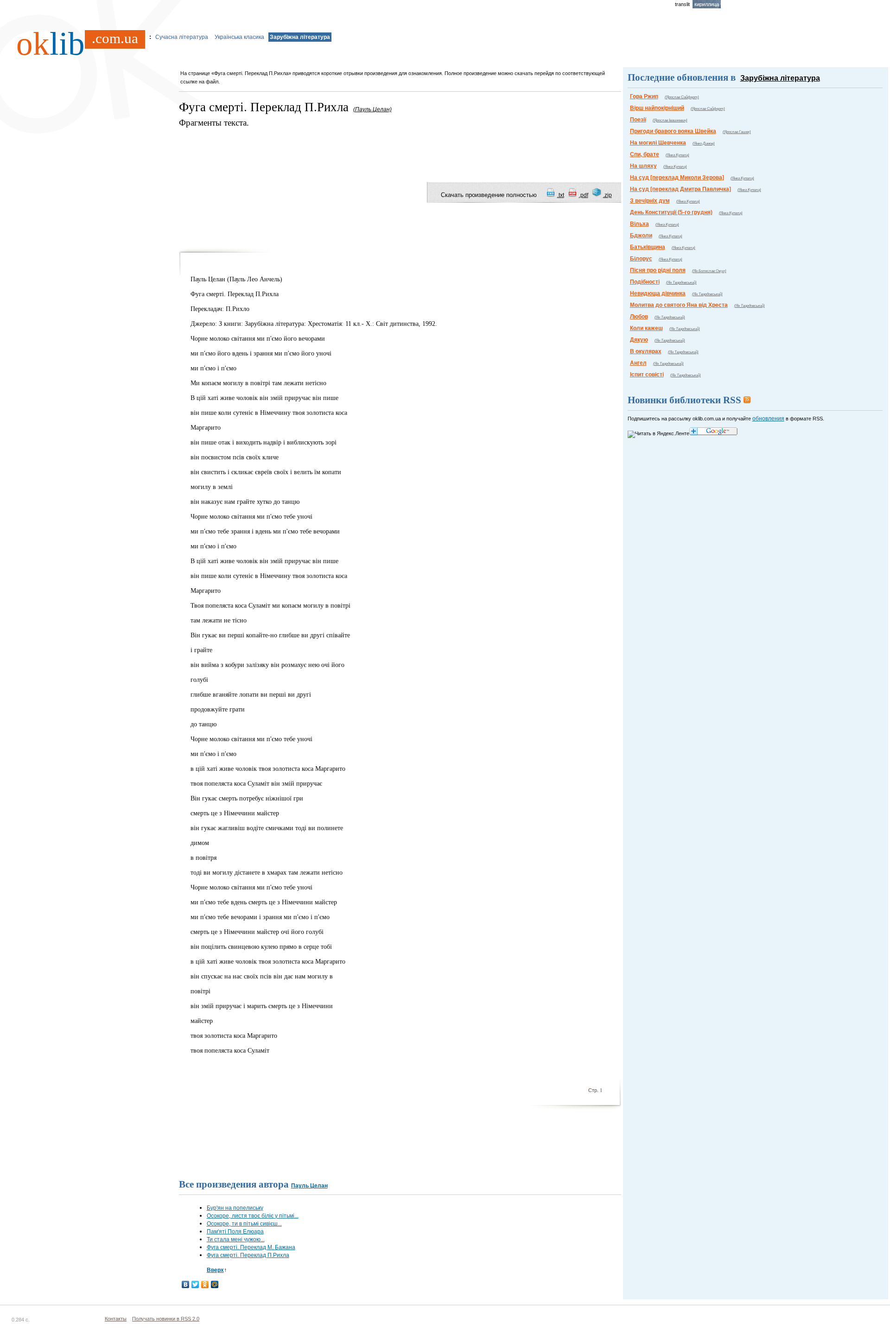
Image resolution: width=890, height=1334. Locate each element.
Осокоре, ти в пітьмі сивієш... (244, 1223)
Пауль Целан (309, 1185)
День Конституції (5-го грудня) (671, 212)
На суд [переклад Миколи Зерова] (677, 177)
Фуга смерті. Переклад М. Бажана (251, 1247)
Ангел (638, 363)
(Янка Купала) (677, 155)
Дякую (639, 340)
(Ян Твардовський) (681, 282)
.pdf (583, 195)
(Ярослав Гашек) (737, 132)
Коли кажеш (646, 328)
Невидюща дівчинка (658, 293)
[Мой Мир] (215, 1284)
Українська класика (239, 37)
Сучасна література (181, 37)
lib (77, 43)
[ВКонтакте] (186, 1284)
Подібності (645, 282)
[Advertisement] (347, 150)
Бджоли (641, 235)
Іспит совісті (647, 374)
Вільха (639, 224)
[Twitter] (195, 1284)
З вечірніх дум (650, 200)
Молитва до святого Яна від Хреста (679, 305)
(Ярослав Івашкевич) (670, 120)
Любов (639, 316)
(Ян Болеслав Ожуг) (709, 271)
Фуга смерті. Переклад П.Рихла (248, 1255)
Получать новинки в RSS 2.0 (165, 1318)
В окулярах (645, 351)
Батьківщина (647, 247)
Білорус (641, 258)
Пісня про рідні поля (658, 270)
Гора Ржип (644, 96)
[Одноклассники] (205, 1284)
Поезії (638, 119)
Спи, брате (644, 154)
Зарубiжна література (300, 37)
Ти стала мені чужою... (236, 1239)
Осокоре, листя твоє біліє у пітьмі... (253, 1216)
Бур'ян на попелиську (235, 1208)
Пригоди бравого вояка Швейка (673, 131)
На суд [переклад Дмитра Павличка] (680, 189)
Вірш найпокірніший (657, 108)
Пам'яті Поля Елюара (235, 1231)
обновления (768, 418)
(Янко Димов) (704, 143)
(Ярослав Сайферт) (682, 97)
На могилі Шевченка (658, 143)
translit (682, 4)
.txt (560, 195)
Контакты (116, 1318)
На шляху (643, 166)
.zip (607, 195)
